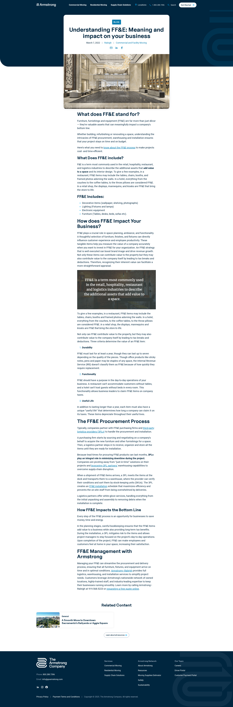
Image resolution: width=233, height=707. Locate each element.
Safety (141, 680)
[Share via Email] (111, 47)
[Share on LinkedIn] (116, 47)
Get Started (186, 5)
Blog (117, 22)
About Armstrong (145, 665)
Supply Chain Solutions (121, 5)
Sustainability (144, 685)
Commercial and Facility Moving (131, 42)
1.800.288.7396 (158, 5)
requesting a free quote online (123, 588)
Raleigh (108, 42)
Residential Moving (98, 5)
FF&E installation (98, 486)
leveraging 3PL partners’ (104, 465)
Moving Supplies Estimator (149, 675)
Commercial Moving (77, 5)
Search (173, 5)
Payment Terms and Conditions (66, 697)
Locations (142, 5)
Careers (178, 665)
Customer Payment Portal (186, 675)
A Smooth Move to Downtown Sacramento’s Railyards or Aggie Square (85, 622)
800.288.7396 (49, 674)
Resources (142, 670)
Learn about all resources (115, 635)
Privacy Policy (42, 697)
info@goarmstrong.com (52, 679)
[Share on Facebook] (121, 47)
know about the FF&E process (119, 147)
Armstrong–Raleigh (121, 570)
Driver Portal (180, 670)
